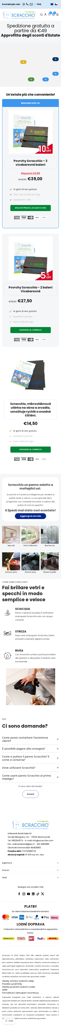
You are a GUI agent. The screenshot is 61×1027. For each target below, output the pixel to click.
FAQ (39, 4)
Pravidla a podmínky (12, 984)
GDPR (4, 989)
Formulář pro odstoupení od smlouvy (20, 992)
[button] (54, 4)
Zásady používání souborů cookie (18, 986)
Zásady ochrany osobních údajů (18, 981)
